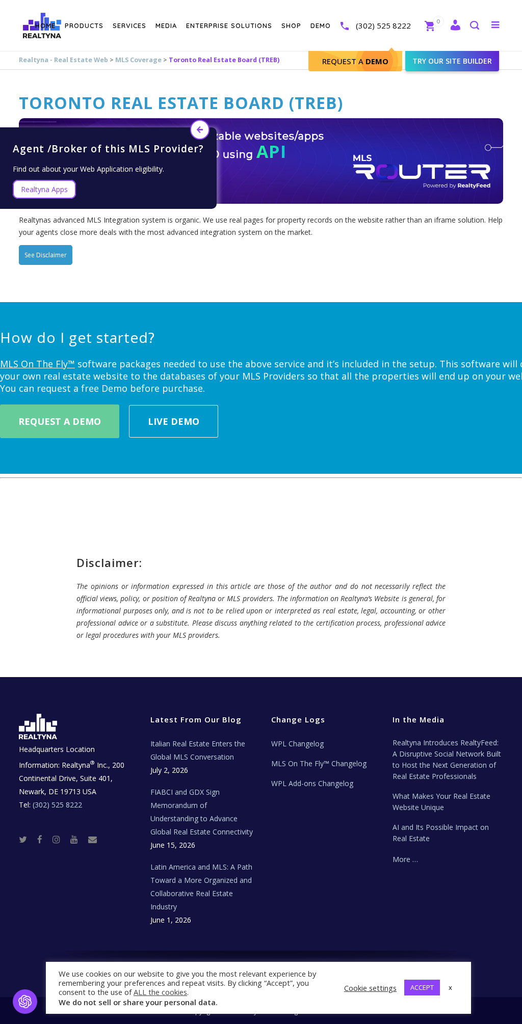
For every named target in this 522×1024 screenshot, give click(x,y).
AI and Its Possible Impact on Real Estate (441, 832)
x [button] (450, 987)
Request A (355, 61)
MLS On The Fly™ (37, 364)
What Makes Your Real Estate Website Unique (441, 801)
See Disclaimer (45, 255)
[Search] (474, 26)
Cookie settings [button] (370, 987)
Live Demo (173, 421)
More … (405, 859)
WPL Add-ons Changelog (312, 783)
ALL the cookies (160, 991)
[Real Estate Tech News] (92, 839)
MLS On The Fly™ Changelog (319, 763)
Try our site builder (452, 61)
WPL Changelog (297, 743)
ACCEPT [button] (422, 987)
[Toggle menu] (493, 24)
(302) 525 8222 (383, 25)
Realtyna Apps (44, 189)
